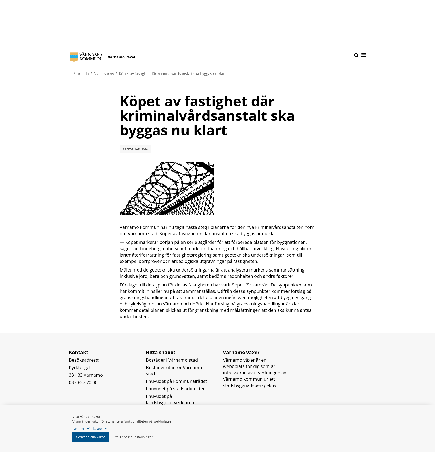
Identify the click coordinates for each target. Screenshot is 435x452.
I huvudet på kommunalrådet (176, 381)
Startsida (81, 73)
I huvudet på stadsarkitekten (176, 389)
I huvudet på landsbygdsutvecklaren (170, 399)
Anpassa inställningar (136, 437)
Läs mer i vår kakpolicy (89, 428)
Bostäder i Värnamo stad (172, 360)
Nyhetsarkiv (104, 73)
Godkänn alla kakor (90, 437)
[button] (363, 55)
